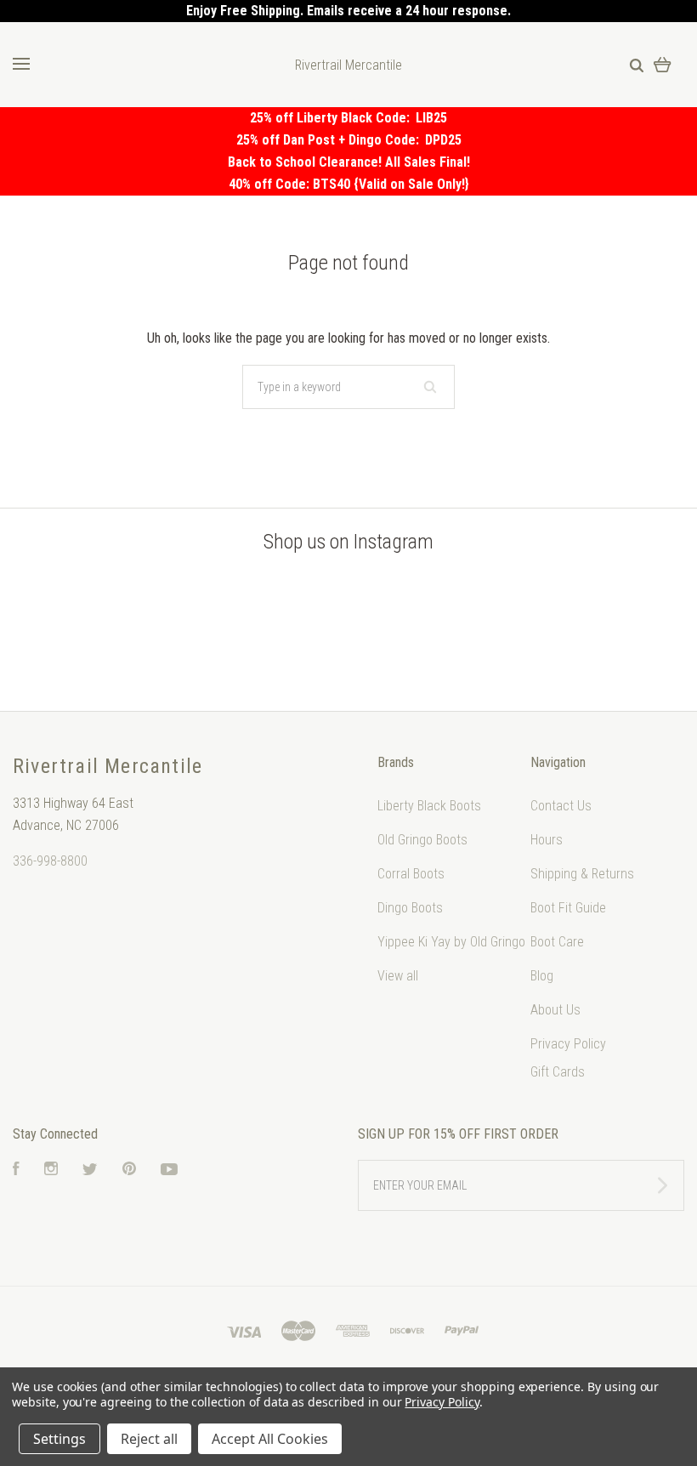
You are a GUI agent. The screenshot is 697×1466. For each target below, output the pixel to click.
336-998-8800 (50, 861)
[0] (663, 64)
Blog (541, 976)
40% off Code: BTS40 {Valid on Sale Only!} (349, 184)
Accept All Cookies (270, 1438)
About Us (555, 1010)
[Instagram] (51, 1170)
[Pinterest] (129, 1170)
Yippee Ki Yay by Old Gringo (451, 942)
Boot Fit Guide (568, 908)
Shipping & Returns (582, 874)
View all (397, 976)
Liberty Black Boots (429, 806)
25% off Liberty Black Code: (333, 118)
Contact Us (561, 806)
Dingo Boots (410, 908)
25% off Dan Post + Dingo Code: (330, 140)
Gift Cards (557, 1072)
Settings (59, 1438)
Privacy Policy (568, 1044)
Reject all (149, 1438)
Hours (546, 840)
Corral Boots (411, 874)
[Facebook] (16, 1170)
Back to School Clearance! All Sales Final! (349, 162)
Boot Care (557, 942)
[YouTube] (169, 1170)
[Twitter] (90, 1170)
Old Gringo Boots (422, 840)
